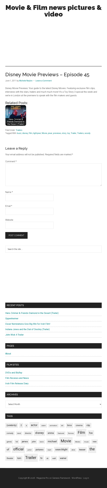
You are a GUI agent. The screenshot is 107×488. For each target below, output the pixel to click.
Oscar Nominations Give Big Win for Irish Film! (27, 324)
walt (54, 458)
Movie (44, 133)
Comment (11, 161)
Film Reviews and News (17, 378)
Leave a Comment (44, 81)
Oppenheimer (11, 318)
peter (30, 450)
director (28, 433)
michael (52, 441)
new (94, 442)
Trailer (73, 133)
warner (63, 458)
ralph (49, 450)
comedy (10, 433)
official (18, 449)
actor (34, 425)
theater (10, 458)
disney (25, 133)
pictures (39, 449)
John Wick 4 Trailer (14, 334)
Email (8, 206)
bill (62, 425)
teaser (82, 449)
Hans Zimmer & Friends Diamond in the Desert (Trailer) (32, 313)
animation (53, 425)
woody (87, 133)
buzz (19, 133)
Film (30, 133)
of (8, 449)
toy (68, 133)
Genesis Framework (61, 478)
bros (69, 425)
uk (47, 458)
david (19, 433)
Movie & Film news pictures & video (53, 11)
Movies (77, 442)
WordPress (77, 478)
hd (17, 442)
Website (9, 220)
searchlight (61, 449)
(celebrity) (12, 425)
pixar (50, 133)
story (64, 133)
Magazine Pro (43, 478)
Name (9, 192)
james (25, 441)
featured (61, 433)
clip (88, 425)
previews (57, 133)
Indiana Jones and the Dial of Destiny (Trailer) (27, 329)
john (34, 441)
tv (41, 458)
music (86, 442)
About (8, 353)
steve (73, 450)
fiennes (71, 433)
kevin (42, 442)
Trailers (19, 130)
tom (19, 458)
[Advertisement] (53, 42)
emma (51, 433)
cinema (79, 425)
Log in (86, 478)
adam (44, 425)
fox (91, 432)
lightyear (37, 133)
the (92, 449)
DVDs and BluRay (13, 372)
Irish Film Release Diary (17, 383)
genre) (9, 442)
